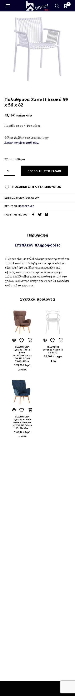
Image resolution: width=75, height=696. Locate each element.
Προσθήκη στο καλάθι (44, 171)
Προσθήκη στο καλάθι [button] (30, 340)
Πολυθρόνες (26, 206)
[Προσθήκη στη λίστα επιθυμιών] (22, 340)
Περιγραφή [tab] (37, 235)
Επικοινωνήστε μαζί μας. (21, 143)
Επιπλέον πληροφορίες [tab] (37, 245)
